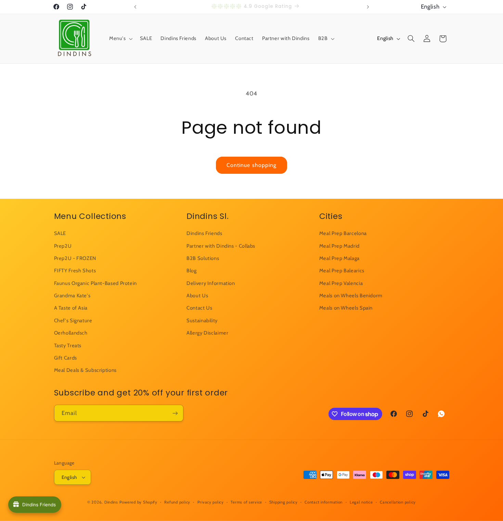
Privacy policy (210, 502)
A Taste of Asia (71, 308)
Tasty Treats (68, 345)
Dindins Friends (204, 233)
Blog (191, 271)
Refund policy (177, 502)
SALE (60, 233)
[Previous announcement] (135, 7)
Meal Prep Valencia (341, 283)
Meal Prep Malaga (339, 258)
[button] (120, 38)
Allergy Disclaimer (207, 333)
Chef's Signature (73, 320)
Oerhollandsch (71, 333)
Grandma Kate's (72, 295)
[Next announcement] (367, 7)
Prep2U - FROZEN (75, 258)
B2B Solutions (202, 258)
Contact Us (199, 308)
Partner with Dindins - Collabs (220, 246)
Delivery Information (210, 283)
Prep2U (63, 246)
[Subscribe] (175, 413)
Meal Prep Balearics (341, 271)
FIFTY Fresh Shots (75, 271)
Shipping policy (283, 502)
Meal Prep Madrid (339, 246)
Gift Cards (65, 358)
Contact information (324, 502)
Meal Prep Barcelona (343, 233)
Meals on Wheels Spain (346, 308)
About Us (197, 295)
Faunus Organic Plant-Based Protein (95, 283)
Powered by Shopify (138, 502)
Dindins (111, 502)
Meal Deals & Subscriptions (85, 370)
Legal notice (361, 502)
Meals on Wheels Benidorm (351, 295)
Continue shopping (251, 165)
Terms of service (246, 502)
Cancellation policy (398, 502)
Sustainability (202, 320)
